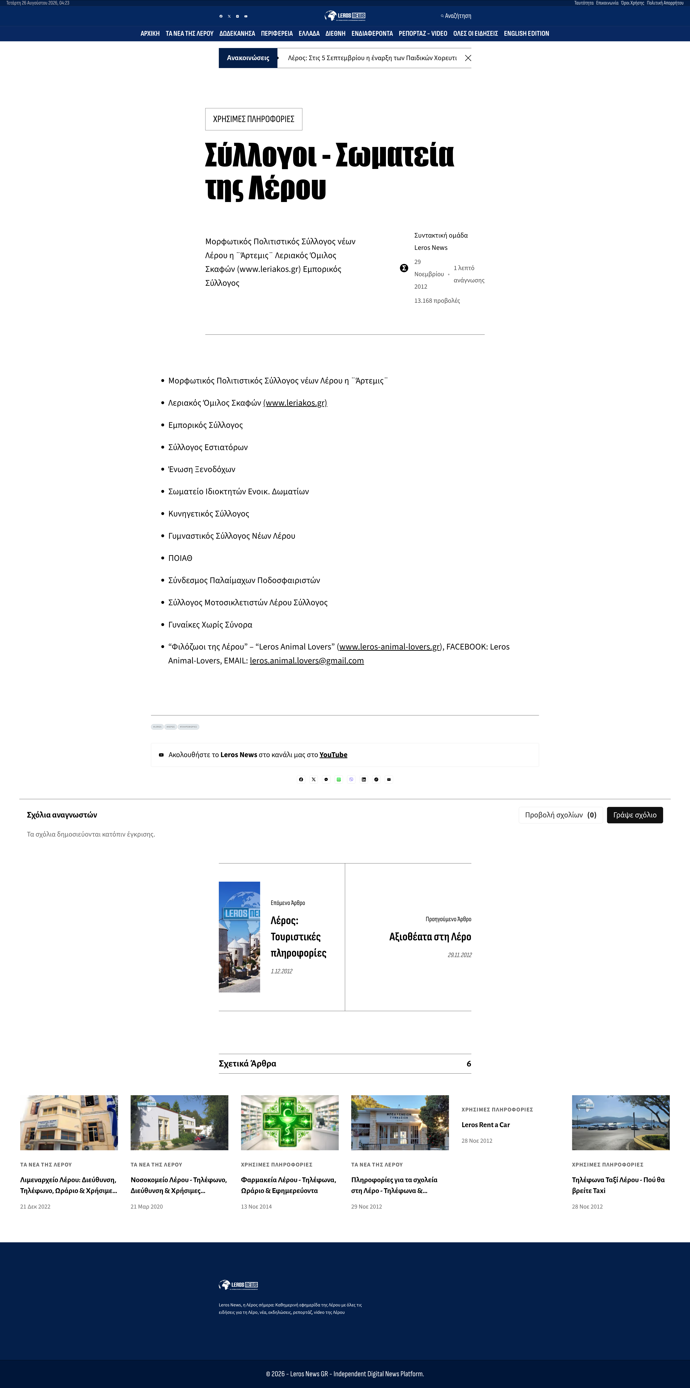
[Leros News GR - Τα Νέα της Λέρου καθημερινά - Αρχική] (345, 15)
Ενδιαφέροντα (372, 33)
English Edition (526, 33)
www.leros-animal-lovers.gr (389, 647)
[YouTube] (246, 16)
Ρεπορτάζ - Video (423, 33)
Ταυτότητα (584, 3)
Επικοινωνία (607, 3)
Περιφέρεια (277, 33)
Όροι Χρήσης (632, 3)
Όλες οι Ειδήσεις (475, 33)
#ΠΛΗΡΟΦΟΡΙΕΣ (188, 726)
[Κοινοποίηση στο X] (314, 779)
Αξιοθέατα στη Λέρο (430, 937)
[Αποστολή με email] (389, 779)
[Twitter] (229, 16)
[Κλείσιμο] (468, 58)
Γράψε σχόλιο (635, 814)
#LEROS (157, 726)
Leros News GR (309, 1374)
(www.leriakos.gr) (295, 403)
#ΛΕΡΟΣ (171, 726)
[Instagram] (238, 16)
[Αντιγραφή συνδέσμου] (376, 779)
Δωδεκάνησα (237, 33)
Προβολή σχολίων (561, 814)
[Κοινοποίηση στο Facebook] (301, 779)
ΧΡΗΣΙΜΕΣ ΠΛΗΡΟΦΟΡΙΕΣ (253, 119)
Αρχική (150, 33)
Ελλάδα (309, 33)
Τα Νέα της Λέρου (190, 33)
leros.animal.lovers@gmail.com (307, 661)
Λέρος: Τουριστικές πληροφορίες (299, 937)
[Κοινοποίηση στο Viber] (351, 779)
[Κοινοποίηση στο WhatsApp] (339, 779)
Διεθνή (336, 33)
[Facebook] (221, 16)
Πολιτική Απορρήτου (665, 3)
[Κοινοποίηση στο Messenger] (326, 779)
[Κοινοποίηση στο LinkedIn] (364, 779)
